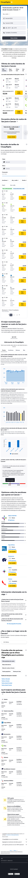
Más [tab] (24, 350)
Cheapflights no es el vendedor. (10, 839)
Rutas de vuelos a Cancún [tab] (8, 668)
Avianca (10, 579)
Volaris (9, 567)
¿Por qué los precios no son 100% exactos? (13, 844)
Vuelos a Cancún (5, 681)
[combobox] (6, 14)
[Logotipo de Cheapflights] (5, 2)
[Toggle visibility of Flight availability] (14, 453)
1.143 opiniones (12, 572)
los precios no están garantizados (12, 834)
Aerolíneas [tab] (10, 350)
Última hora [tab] (17, 70)
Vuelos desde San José (7, 683)
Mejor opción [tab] (10, 70)
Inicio (11, 850)
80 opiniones (11, 520)
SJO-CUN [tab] (14, 337)
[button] (19, 10)
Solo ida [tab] (23, 70)
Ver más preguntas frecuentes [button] (14, 623)
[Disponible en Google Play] (11, 874)
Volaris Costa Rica (12, 515)
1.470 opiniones (12, 560)
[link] (11, 136)
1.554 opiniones (12, 549)
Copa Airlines (11, 544)
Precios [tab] (4, 350)
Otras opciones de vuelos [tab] (8, 661)
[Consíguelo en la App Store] (17, 874)
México (15, 850)
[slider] (26, 176)
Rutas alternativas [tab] (6, 664)
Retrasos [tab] (18, 350)
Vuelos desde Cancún (7, 685)
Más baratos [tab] (4, 70)
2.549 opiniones (12, 583)
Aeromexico (11, 556)
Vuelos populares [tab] (6, 671)
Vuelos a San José (6, 678)
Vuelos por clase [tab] (17, 671)
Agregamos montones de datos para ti (12, 842)
